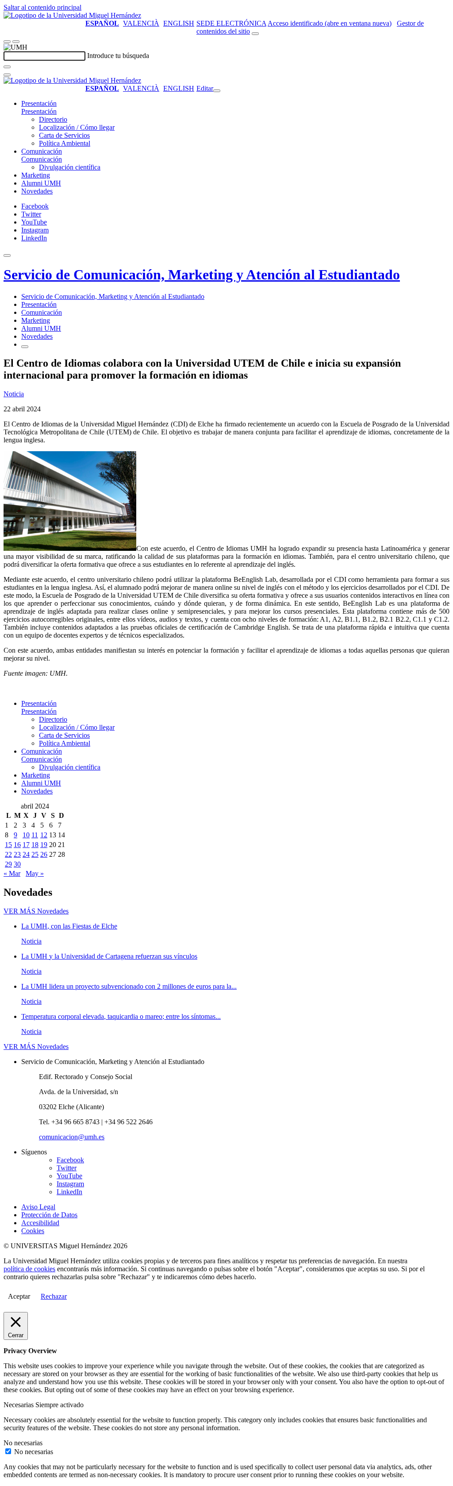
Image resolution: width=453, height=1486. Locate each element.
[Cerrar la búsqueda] (7, 75)
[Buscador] (255, 33)
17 (26, 844)
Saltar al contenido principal (42, 7)
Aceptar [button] (19, 1296)
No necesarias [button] (23, 1443)
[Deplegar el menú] (24, 346)
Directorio (53, 119)
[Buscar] (7, 67)
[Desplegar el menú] (15, 41)
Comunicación (41, 151)
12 (43, 835)
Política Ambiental (64, 143)
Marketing (35, 175)
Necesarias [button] (19, 1405)
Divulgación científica (69, 167)
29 (8, 864)
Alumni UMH (41, 183)
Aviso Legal (38, 1207)
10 (26, 835)
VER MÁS (36, 911)
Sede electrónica (231, 23)
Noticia (14, 394)
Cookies (32, 1230)
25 (34, 854)
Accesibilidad (40, 1223)
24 (26, 854)
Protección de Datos (49, 1215)
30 (17, 864)
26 (43, 854)
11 (34, 835)
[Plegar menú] (216, 90)
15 (8, 844)
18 (34, 844)
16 (17, 844)
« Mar (12, 873)
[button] (39, 111)
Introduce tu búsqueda (118, 55)
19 (43, 844)
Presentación (39, 103)
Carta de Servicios (64, 135)
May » (35, 873)
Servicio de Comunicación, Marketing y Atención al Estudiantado (202, 274)
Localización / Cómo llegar (77, 127)
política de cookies (29, 1269)
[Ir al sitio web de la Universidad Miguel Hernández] (72, 15)
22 (8, 854)
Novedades (37, 191)
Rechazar (54, 1296)
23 (17, 854)
